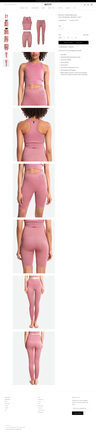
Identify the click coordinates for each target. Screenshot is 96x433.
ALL (75, 7)
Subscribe (77, 413)
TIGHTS (60, 7)
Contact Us (40, 407)
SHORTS (68, 7)
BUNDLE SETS (24, 7)
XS (60, 37)
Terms (39, 403)
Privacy (39, 401)
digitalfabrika (18, 429)
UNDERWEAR (35, 7)
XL (76, 37)
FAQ (39, 397)
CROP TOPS (51, 7)
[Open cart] (91, 4)
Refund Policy (40, 399)
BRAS (43, 7)
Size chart (85, 34)
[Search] (88, 4)
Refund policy (40, 412)
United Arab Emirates (10, 4)
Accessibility (40, 405)
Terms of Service (41, 410)
